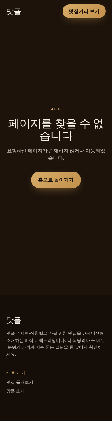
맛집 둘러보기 (19, 382)
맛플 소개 (15, 391)
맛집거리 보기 (84, 11)
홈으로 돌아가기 (56, 179)
